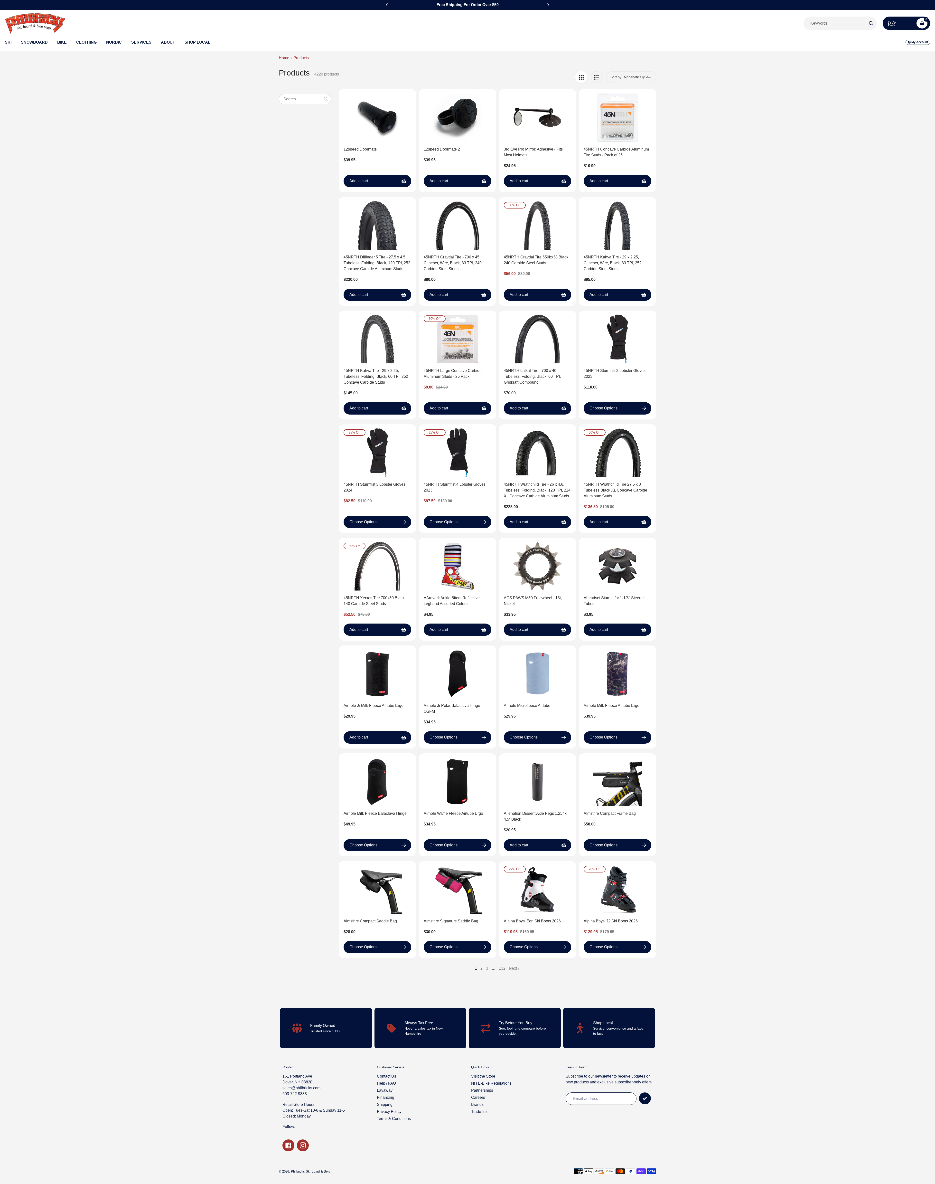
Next (513, 968)
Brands (477, 1104)
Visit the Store (483, 1076)
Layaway (385, 1090)
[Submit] (645, 1098)
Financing (385, 1097)
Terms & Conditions (394, 1119)
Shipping (385, 1104)
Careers (478, 1097)
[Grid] (581, 77)
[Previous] (387, 4)
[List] (597, 77)
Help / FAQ (386, 1083)
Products (301, 58)
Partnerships (482, 1090)
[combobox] (305, 99)
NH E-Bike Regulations (491, 1083)
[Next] (547, 4)
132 (502, 968)
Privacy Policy (389, 1111)
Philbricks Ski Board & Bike (310, 1171)
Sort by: (616, 77)
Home (284, 58)
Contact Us (386, 1076)
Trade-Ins (479, 1111)
